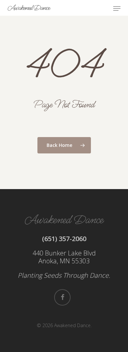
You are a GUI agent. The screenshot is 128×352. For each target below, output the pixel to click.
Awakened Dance (29, 8)
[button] (116, 8)
